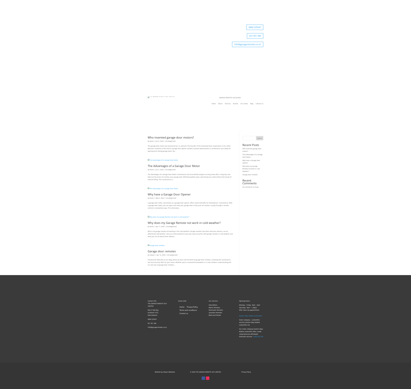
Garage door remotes (162, 251)
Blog (251, 104)
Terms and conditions (188, 310)
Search (259, 138)
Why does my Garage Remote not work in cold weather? (184, 223)
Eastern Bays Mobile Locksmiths (250, 316)
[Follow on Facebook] (203, 378)
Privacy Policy (192, 307)
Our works (244, 104)
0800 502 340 (258, 337)
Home (214, 104)
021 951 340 (255, 35)
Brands (235, 104)
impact (152, 255)
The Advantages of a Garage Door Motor (174, 166)
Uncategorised (170, 141)
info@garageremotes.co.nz (247, 44)
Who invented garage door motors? (171, 137)
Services (228, 104)
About (220, 104)
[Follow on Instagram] (207, 378)
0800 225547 (255, 27)
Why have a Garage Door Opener (169, 194)
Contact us (259, 104)
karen (152, 141)
